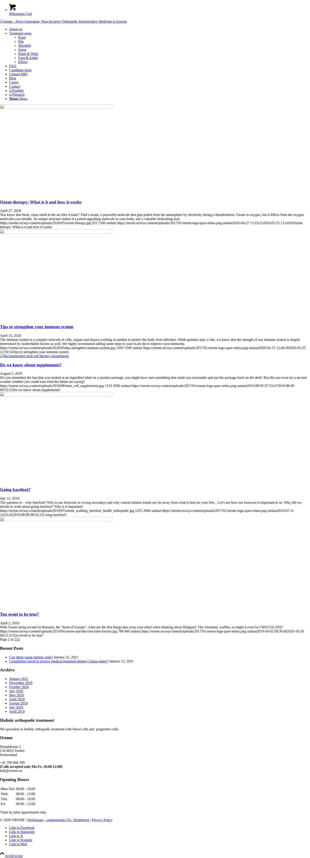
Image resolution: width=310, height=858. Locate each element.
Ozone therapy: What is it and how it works (40, 202)
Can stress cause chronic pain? (31, 657)
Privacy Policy (102, 820)
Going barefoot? (15, 489)
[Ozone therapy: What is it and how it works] (56, 108)
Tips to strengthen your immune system (36, 326)
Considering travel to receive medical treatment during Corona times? (58, 661)
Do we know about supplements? (31, 364)
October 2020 (19, 687)
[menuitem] (159, 29)
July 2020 (16, 691)
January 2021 (18, 679)
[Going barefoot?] (56, 395)
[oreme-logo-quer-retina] (63, 21)
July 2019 (16, 707)
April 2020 (17, 699)
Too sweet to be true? (19, 614)
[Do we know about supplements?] (34, 356)
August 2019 (18, 703)
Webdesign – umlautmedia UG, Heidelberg (58, 820)
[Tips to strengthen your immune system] (56, 232)
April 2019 (17, 711)
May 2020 (16, 695)
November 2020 (20, 683)
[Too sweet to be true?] (56, 520)
